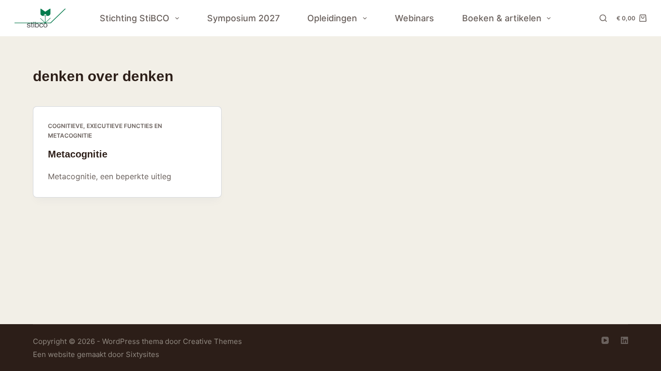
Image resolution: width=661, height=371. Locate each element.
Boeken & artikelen (501, 18)
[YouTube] (605, 340)
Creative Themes (212, 341)
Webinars (414, 18)
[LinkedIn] (624, 340)
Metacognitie (77, 154)
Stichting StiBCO (134, 18)
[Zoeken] (603, 18)
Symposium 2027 (243, 18)
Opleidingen (332, 18)
